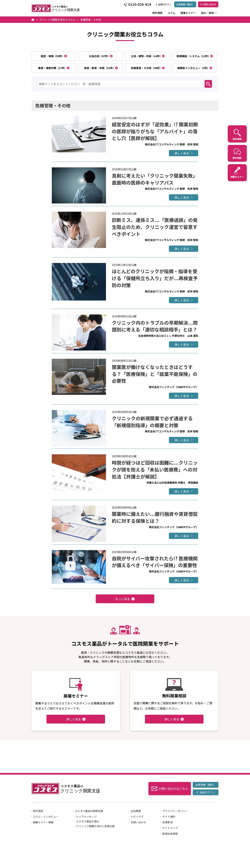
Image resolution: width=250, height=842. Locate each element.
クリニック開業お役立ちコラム (57, 19)
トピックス (137, 816)
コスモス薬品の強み (87, 821)
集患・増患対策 (52, 68)
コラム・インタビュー (46, 816)
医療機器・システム (193, 56)
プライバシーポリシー (175, 811)
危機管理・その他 (146, 68)
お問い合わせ (209, 4)
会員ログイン (164, 4)
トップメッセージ (86, 816)
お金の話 (99, 56)
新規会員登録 (170, 833)
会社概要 (136, 811)
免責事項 (167, 822)
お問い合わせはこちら (173, 788)
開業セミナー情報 (43, 822)
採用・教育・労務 (99, 68)
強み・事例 (207, 13)
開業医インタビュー (193, 68)
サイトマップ (170, 828)
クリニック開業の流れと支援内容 (95, 826)
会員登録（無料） (185, 4)
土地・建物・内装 (146, 56)
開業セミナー (188, 13)
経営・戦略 (52, 56)
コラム (171, 13)
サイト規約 (168, 816)
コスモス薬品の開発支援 (89, 811)
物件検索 (157, 13)
